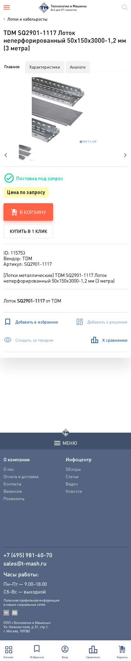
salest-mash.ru (24, 563)
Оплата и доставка (21, 476)
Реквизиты (13, 498)
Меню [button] (70, 443)
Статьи (72, 476)
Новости (74, 491)
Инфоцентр (79, 459)
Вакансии (12, 491)
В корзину (33, 212)
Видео (72, 483)
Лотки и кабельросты (27, 19)
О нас (8, 469)
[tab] (12, 67)
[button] (65, 111)
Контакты (12, 483)
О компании (16, 459)
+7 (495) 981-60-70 (27, 555)
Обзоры (73, 469)
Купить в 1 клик (28, 231)
